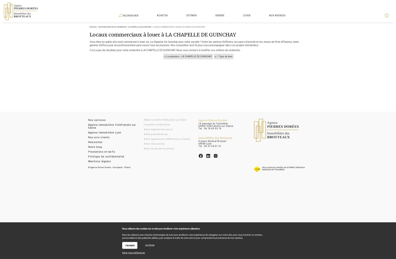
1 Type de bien (224, 56)
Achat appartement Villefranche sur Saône (167, 139)
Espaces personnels (374, 15)
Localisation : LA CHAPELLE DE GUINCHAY (189, 56)
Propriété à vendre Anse (157, 124)
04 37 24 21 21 (213, 146)
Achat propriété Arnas (156, 134)
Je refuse (150, 245)
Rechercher (130, 15)
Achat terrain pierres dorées (159, 148)
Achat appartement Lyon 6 (158, 129)
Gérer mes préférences (133, 253)
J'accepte (130, 245)
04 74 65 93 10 (213, 128)
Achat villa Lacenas (154, 144)
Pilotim (127, 167)
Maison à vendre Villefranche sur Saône (165, 120)
